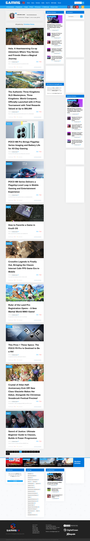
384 (16, 13)
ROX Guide (53, 2)
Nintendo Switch (31, 487)
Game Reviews (11, 7)
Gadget (26, 7)
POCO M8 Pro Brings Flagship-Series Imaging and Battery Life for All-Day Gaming (24, 145)
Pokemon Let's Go (31, 491)
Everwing (35, 481)
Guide (43, 2)
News (32, 2)
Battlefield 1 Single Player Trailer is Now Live (65, 465)
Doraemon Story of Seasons (33, 479)
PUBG (29, 497)
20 (30, 451)
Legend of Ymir (31, 485)
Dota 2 (29, 481)
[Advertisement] (55, 73)
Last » (8, 453)
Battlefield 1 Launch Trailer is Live (48, 464)
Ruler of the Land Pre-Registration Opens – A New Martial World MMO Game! (22, 308)
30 (33, 451)
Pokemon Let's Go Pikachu (33, 495)
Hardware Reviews (51, 16)
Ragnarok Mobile (31, 503)
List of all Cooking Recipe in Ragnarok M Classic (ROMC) (57, 496)
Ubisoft (29, 512)
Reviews (38, 2)
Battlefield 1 (30, 473)
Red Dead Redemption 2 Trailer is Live (14, 465)
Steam (38, 510)
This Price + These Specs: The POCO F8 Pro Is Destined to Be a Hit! (24, 348)
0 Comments (20, 67)
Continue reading (37, 67)
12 (25, 451)
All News (9, 30)
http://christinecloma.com (32, 14)
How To (48, 2)
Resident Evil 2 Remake (32, 508)
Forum (59, 2)
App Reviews (19, 7)
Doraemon (30, 477)
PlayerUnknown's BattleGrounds (34, 489)
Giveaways (38, 7)
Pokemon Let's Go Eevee (33, 493)
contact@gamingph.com (57, 93)
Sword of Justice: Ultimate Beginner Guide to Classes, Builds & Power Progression (22, 434)
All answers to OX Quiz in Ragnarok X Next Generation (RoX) (56, 489)
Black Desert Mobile (32, 475)
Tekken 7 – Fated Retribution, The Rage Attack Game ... (31, 465)
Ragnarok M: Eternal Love (33, 499)
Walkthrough (46, 7)
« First (8, 451)
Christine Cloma (21, 14)
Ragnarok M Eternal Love (33, 501)
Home (28, 2)
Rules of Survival (31, 510)
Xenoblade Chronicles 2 (32, 514)
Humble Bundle (31, 483)
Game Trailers (55, 7)
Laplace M (38, 483)
